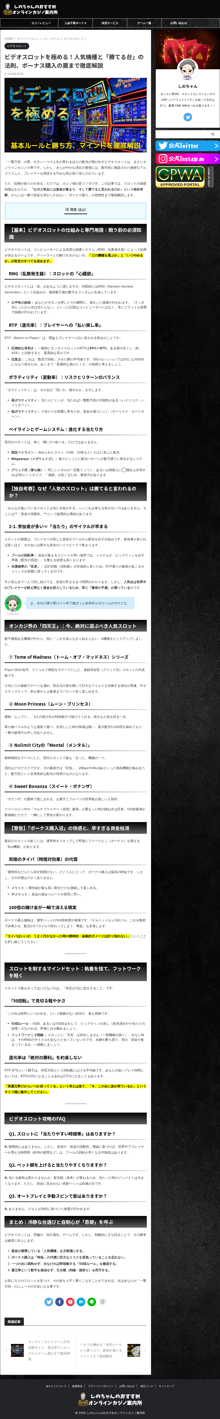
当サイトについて (56, 1386)
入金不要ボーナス (75, 23)
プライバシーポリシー (101, 1386)
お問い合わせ (178, 23)
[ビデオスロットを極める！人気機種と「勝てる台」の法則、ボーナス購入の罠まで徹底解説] (81, 1302)
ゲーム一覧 (144, 23)
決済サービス (110, 23)
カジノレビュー (41, 23)
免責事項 (77, 1386)
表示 (82, 209)
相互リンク (146, 1386)
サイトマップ (166, 1386)
